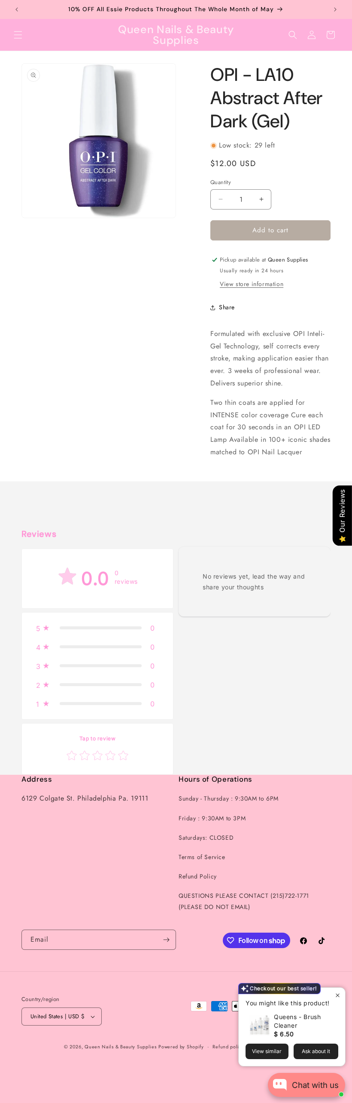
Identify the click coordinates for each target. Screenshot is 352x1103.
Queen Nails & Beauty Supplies (120, 1046)
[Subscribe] (166, 940)
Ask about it (316, 1051)
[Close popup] (338, 995)
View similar (267, 1051)
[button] (18, 34)
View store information (251, 284)
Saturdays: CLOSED (206, 837)
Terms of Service (202, 857)
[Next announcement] (335, 9)
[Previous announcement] (16, 9)
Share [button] (227, 307)
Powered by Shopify (181, 1046)
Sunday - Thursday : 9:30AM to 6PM (229, 798)
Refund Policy (198, 876)
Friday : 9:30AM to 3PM (212, 818)
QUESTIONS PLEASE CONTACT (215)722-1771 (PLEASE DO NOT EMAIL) (244, 901)
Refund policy (228, 1046)
